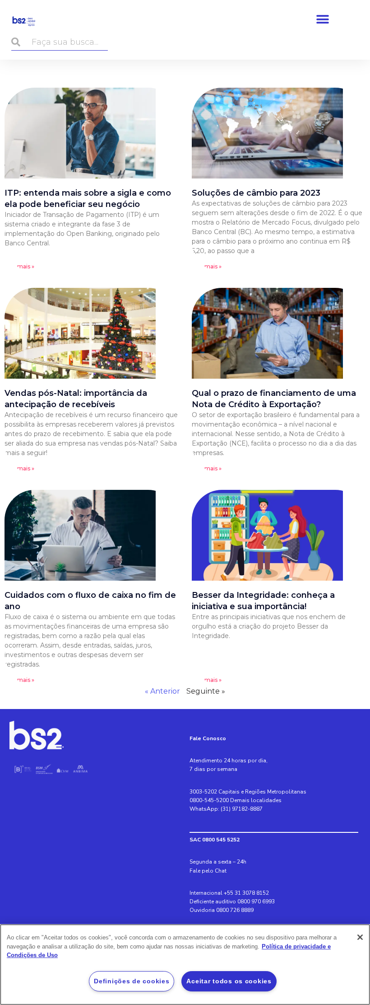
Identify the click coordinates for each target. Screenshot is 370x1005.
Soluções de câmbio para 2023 (256, 193)
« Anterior (162, 691)
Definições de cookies (131, 981)
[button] (323, 19)
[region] (185, 964)
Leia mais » (19, 266)
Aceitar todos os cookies (228, 981)
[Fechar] (360, 937)
